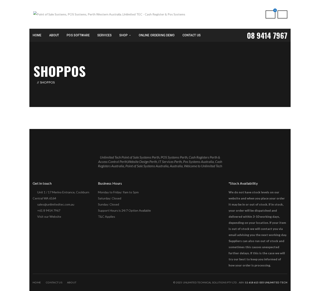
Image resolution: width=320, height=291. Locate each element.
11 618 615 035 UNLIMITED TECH (265, 282)
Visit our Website (49, 216)
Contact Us (54, 282)
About (71, 282)
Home (37, 282)
